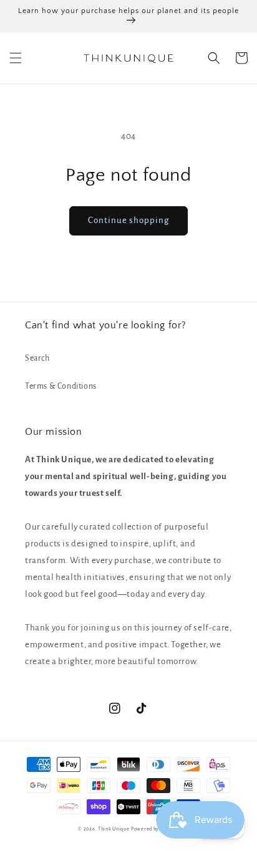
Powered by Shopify (155, 829)
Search (37, 358)
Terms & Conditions (61, 386)
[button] (15, 58)
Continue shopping (128, 220)
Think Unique (113, 829)
